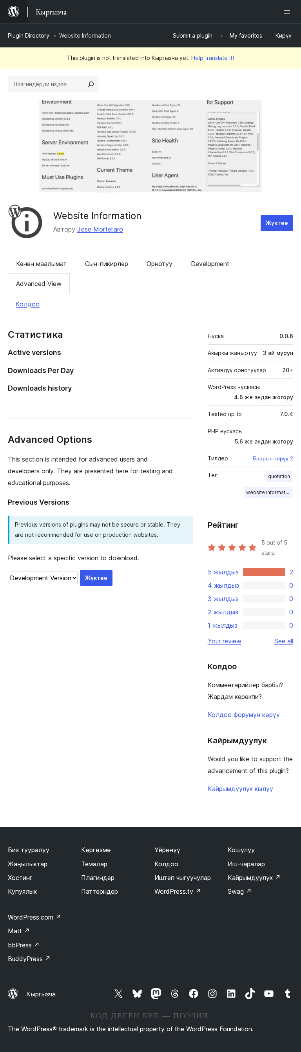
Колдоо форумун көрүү (244, 715)
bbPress (24, 945)
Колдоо (28, 304)
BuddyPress (29, 959)
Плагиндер (97, 878)
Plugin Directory (28, 35)
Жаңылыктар (27, 864)
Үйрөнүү (167, 850)
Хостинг (20, 878)
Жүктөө (277, 222)
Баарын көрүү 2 (273, 458)
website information (269, 492)
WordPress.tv (177, 891)
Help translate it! (212, 57)
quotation (279, 476)
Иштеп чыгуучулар (182, 878)
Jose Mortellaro (100, 229)
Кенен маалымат (41, 264)
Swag (240, 891)
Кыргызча (41, 994)
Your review (224, 641)
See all (283, 641)
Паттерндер (99, 891)
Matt (19, 931)
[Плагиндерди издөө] (91, 84)
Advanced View (39, 284)
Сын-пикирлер (106, 264)
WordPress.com (34, 917)
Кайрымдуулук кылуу (240, 789)
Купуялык (22, 891)
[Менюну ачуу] (288, 12)
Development (210, 264)
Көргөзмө (96, 850)
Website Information (97, 215)
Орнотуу (159, 264)
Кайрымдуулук (254, 878)
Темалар (94, 864)
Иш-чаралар (246, 864)
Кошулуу (241, 850)
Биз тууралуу (28, 850)
